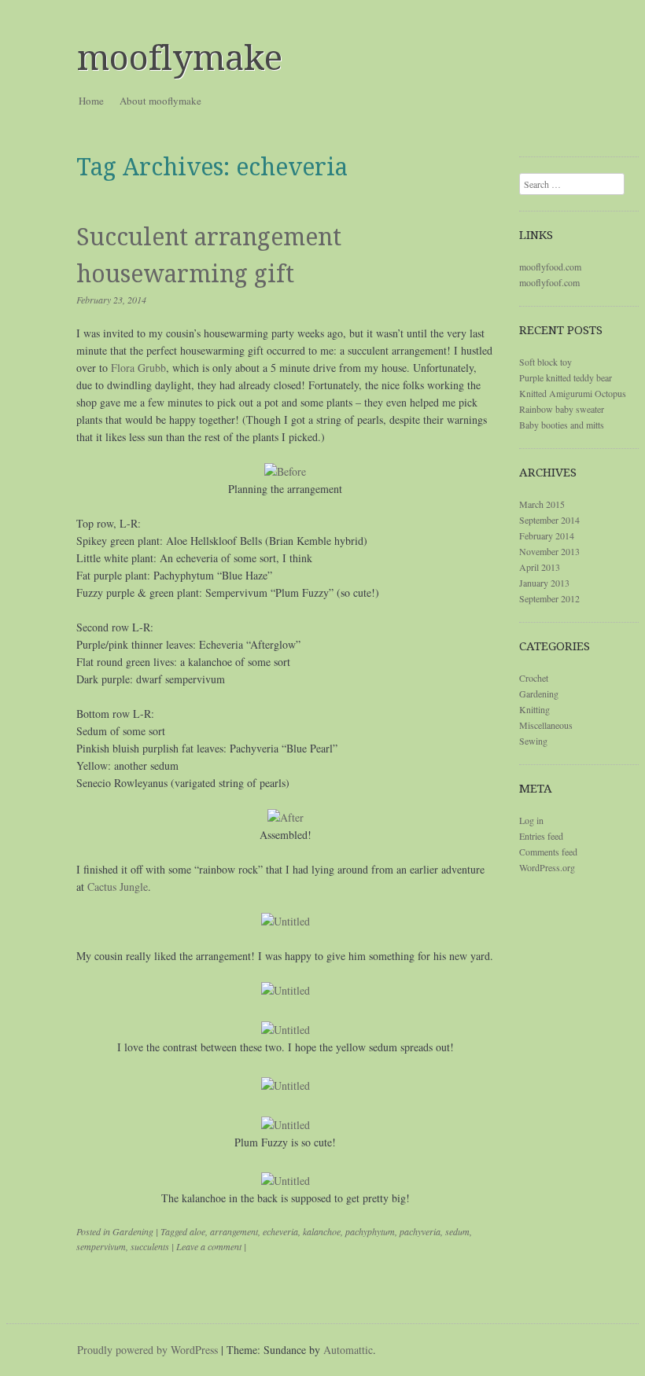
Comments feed (548, 851)
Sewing (533, 740)
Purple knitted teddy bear (565, 377)
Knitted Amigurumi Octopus (572, 393)
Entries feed (541, 836)
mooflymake (179, 58)
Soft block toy (545, 361)
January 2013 (544, 582)
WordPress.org (547, 867)
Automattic (348, 1349)
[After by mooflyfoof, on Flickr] (285, 817)
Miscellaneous (546, 725)
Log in (531, 820)
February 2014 (546, 535)
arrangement (234, 1231)
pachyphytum (370, 1231)
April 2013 (539, 567)
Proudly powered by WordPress (147, 1349)
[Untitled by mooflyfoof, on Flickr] (285, 921)
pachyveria (420, 1231)
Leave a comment (208, 1246)
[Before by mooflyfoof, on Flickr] (285, 471)
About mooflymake (160, 101)
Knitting (534, 709)
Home (91, 101)
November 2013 (549, 551)
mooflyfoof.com (549, 282)
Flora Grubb (138, 367)
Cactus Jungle (117, 886)
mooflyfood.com (550, 266)
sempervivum (101, 1246)
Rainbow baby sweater (561, 409)
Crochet (533, 677)
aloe (197, 1231)
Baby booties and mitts (561, 424)
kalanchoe (322, 1231)
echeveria (280, 1231)
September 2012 (549, 598)
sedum (457, 1231)
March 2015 (542, 504)
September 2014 (549, 519)
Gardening (132, 1231)
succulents (150, 1246)
